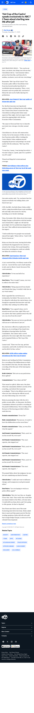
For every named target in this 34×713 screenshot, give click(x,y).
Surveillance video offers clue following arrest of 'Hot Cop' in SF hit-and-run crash (16, 168)
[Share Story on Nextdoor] (15, 36)
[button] (2, 2)
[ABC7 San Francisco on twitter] (7, 642)
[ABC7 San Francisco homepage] (7, 2)
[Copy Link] (23, 36)
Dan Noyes (7, 30)
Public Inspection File (24, 655)
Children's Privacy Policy (7, 654)
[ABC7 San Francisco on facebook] (3, 642)
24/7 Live (12, 2)
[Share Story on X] (6, 36)
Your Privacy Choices (14, 652)
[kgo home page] (4, 617)
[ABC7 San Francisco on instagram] (11, 642)
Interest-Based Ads (13, 655)
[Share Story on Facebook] (2, 36)
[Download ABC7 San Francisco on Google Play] (15, 646)
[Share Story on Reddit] (11, 36)
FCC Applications (6, 657)
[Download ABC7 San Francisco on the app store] (6, 646)
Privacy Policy (5, 652)
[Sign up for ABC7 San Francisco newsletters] (16, 642)
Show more (27, 60)
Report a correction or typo (9, 524)
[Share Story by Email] (19, 36)
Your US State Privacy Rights (20, 654)
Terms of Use (5, 655)
